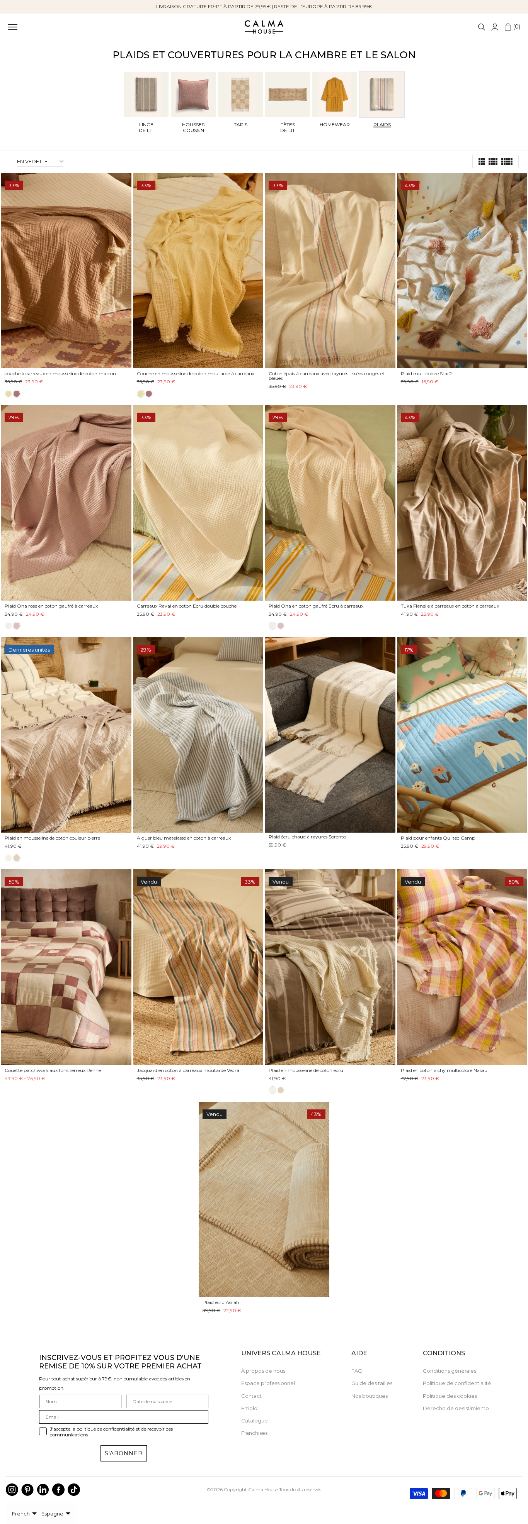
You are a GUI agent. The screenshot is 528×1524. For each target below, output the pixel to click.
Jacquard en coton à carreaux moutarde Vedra (188, 1070)
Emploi (250, 1408)
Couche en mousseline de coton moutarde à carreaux (195, 373)
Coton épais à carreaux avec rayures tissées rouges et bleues (327, 376)
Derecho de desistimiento (456, 1408)
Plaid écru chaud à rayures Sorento (307, 837)
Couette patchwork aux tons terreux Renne (53, 1070)
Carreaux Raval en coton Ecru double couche (187, 606)
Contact (251, 1396)
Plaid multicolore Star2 (426, 373)
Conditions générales (449, 1371)
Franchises (254, 1433)
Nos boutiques (369, 1396)
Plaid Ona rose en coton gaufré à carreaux (51, 606)
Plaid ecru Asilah (221, 1302)
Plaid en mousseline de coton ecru (306, 1070)
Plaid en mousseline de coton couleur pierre (52, 838)
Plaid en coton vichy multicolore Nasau (444, 1070)
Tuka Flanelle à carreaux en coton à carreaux (450, 606)
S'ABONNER (124, 1453)
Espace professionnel (268, 1383)
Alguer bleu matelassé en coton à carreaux (184, 838)
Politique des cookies (450, 1396)
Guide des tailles (371, 1383)
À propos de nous (263, 1371)
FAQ (357, 1371)
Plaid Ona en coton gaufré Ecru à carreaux (316, 606)
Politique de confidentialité (457, 1383)
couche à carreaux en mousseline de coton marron (60, 373)
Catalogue (254, 1420)
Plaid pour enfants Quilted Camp (438, 838)
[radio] (8, 394)
